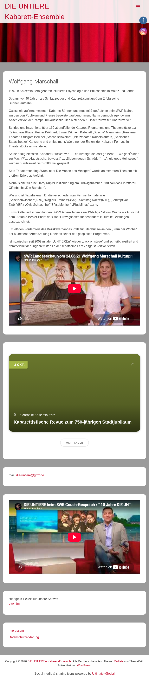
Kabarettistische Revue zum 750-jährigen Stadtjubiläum (73, 422)
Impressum (16, 630)
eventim (14, 603)
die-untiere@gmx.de (29, 475)
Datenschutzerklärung (24, 637)
